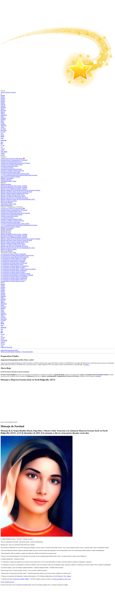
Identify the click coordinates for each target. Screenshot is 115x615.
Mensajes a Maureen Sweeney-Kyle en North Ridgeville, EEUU (18, 199)
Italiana (3, 109)
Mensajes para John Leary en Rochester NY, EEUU (14, 198)
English (3, 100)
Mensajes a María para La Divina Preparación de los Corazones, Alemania (20, 190)
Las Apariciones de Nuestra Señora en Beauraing (14, 270)
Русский (3, 131)
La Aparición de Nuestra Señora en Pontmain (13, 261)
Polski (2, 116)
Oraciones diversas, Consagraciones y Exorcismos (14, 160)
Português (3, 118)
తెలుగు (2, 136)
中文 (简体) (4, 151)
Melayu (3, 113)
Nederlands (4, 115)
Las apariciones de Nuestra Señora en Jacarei (13, 281)
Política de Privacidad (6, 347)
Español (3, 101)
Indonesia (3, 107)
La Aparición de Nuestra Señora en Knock (12, 264)
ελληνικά (3, 128)
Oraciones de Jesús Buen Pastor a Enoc (11, 161)
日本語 (3, 153)
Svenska (3, 124)
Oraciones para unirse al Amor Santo (10, 172)
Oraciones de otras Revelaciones (9, 166)
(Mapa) (69, 576)
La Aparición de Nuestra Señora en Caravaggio (13, 254)
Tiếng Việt (3, 125)
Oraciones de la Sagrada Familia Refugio (11, 164)
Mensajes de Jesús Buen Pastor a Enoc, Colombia (14, 185)
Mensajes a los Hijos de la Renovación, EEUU (13, 196)
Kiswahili (3, 110)
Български (4, 130)
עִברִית (2, 150)
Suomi (2, 122)
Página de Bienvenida (6, 205)
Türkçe (2, 127)
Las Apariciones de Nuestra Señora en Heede (13, 272)
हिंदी (2, 144)
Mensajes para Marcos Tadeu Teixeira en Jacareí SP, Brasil (16, 192)
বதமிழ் (2, 134)
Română (3, 119)
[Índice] (13, 407)
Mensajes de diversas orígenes (9, 201)
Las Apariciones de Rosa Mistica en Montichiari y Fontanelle (17, 275)
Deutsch (3, 98)
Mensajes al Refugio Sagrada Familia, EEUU (13, 195)
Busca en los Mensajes (7, 202)
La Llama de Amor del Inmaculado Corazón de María (15, 173)
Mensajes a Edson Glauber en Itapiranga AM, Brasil (14, 193)
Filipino (3, 103)
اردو (2, 147)
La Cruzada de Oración (7, 167)
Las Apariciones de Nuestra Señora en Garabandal (14, 276)
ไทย (2, 142)
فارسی (3, 148)
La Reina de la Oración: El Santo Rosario (13, 158)
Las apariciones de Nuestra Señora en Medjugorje (14, 278)
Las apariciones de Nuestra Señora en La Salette (13, 258)
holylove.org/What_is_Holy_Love (62, 579)
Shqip (2, 121)
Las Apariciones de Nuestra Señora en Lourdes (13, 260)
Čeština (3, 97)
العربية (2, 145)
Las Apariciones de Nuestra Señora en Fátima (13, 267)
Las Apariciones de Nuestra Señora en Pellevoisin (14, 263)
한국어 (3, 155)
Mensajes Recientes (6, 184)
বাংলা (2, 133)
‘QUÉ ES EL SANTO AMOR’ (21, 579)
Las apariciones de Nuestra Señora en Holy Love (14, 279)
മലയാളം (3, 140)
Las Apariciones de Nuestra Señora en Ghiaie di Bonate (15, 273)
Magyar (3, 112)
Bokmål (3, 95)
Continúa (97, 376)
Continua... (86, 364)
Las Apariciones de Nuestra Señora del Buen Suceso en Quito (17, 255)
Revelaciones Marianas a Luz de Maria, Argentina (14, 187)
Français (3, 104)
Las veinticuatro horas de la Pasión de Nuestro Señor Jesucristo (19, 175)
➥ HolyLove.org (9, 582)
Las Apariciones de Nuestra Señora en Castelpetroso (14, 266)
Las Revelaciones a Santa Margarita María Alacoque (15, 257)
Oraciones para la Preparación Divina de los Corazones (15, 163)
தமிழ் (2, 322)
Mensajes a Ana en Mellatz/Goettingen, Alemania (14, 188)
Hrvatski (3, 106)
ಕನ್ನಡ (2, 138)
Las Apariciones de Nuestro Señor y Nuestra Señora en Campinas (18, 269)
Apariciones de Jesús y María (8, 181)
